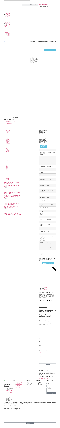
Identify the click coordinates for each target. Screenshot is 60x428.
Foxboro (7, 137)
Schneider (7, 132)
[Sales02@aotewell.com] (40, 2)
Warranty (8, 35)
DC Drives (7, 177)
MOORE (7, 142)
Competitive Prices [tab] (42, 133)
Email (40, 341)
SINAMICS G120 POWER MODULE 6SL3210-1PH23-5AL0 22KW (10, 211)
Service (6, 16)
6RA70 (7, 164)
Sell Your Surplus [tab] (42, 135)
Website (40, 345)
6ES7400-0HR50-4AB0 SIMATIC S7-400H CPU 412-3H (11, 189)
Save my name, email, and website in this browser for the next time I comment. (46, 350)
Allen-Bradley (8, 133)
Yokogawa (7, 139)
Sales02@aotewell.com (43, 4)
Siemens (8, 15)
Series (6, 12)
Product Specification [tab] (43, 130)
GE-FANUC (8, 141)
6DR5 (7, 161)
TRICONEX (7, 138)
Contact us (7, 23)
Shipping (8, 18)
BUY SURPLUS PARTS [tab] (34, 59)
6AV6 (7, 160)
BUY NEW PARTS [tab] (33, 56)
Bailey (7, 135)
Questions (48, 387)
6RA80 (7, 165)
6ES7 (6, 169)
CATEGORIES (7, 22)
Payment (8, 21)
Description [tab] (32, 54)
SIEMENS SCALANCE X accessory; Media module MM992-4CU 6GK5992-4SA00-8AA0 (12, 196)
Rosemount (8, 140)
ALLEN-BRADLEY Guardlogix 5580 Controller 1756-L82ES (11, 207)
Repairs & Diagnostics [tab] (43, 134)
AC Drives (7, 178)
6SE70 (7, 166)
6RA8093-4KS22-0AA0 (10, 121)
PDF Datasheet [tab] (42, 132)
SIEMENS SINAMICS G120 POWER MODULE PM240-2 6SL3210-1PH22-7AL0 (12, 214)
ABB (6, 134)
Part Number (7, 13)
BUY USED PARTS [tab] (33, 57)
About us (8, 24)
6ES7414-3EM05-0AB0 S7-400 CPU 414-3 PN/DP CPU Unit (11, 183)
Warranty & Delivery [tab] (42, 131)
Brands (6, 14)
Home (6, 9)
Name (47, 382)
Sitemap (8, 17)
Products (6, 11)
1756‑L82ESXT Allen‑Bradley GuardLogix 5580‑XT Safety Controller (12, 204)
